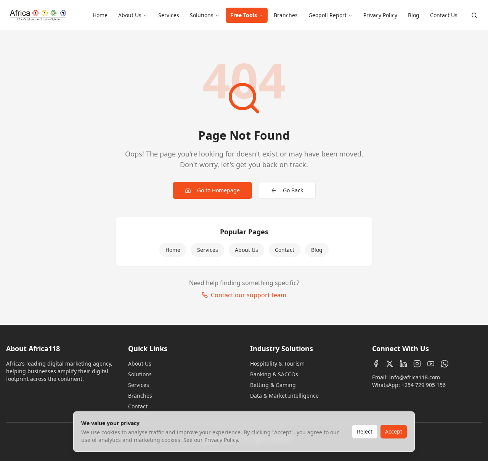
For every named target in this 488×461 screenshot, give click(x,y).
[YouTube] (431, 364)
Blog (413, 15)
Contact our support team (248, 295)
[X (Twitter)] (389, 364)
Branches (286, 15)
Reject (364, 431)
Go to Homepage (218, 190)
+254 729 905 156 (423, 384)
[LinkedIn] (403, 364)
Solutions (202, 15)
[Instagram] (417, 364)
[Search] (474, 15)
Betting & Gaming (273, 384)
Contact (284, 249)
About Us (129, 15)
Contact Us (444, 15)
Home (100, 15)
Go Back (293, 190)
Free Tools (243, 15)
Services (168, 15)
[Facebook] (376, 364)
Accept (393, 431)
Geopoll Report (327, 15)
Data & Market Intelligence (284, 395)
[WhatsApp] (444, 364)
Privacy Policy (380, 15)
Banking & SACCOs (274, 374)
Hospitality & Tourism (277, 363)
